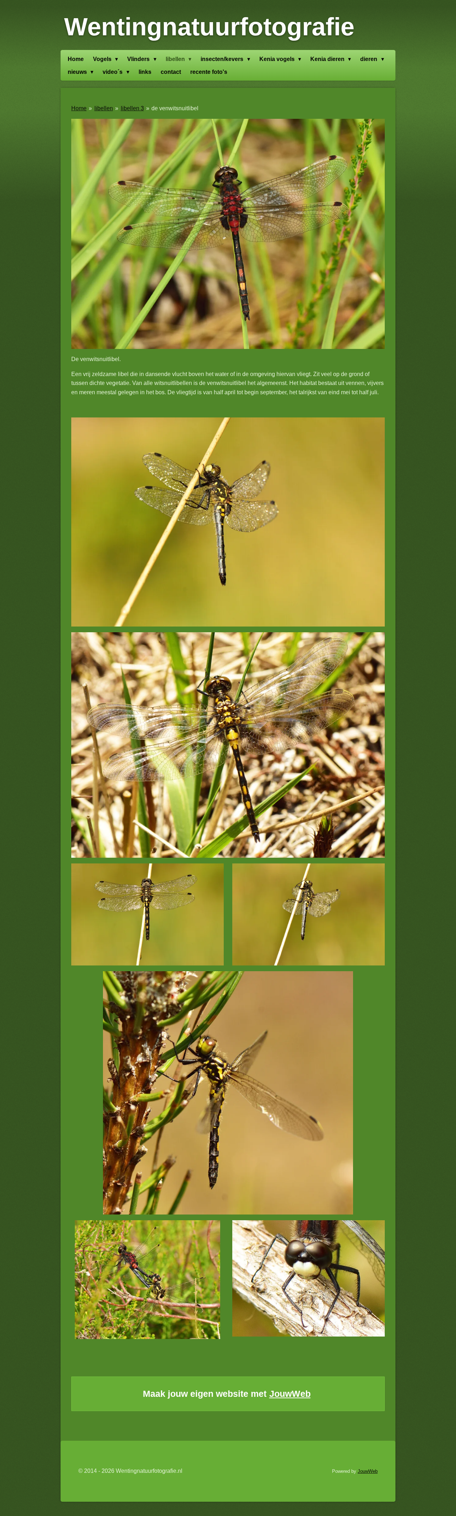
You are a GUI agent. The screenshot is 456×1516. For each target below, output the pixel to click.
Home (79, 108)
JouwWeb (290, 1394)
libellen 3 (132, 108)
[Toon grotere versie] (228, 234)
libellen (103, 108)
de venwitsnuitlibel (174, 108)
